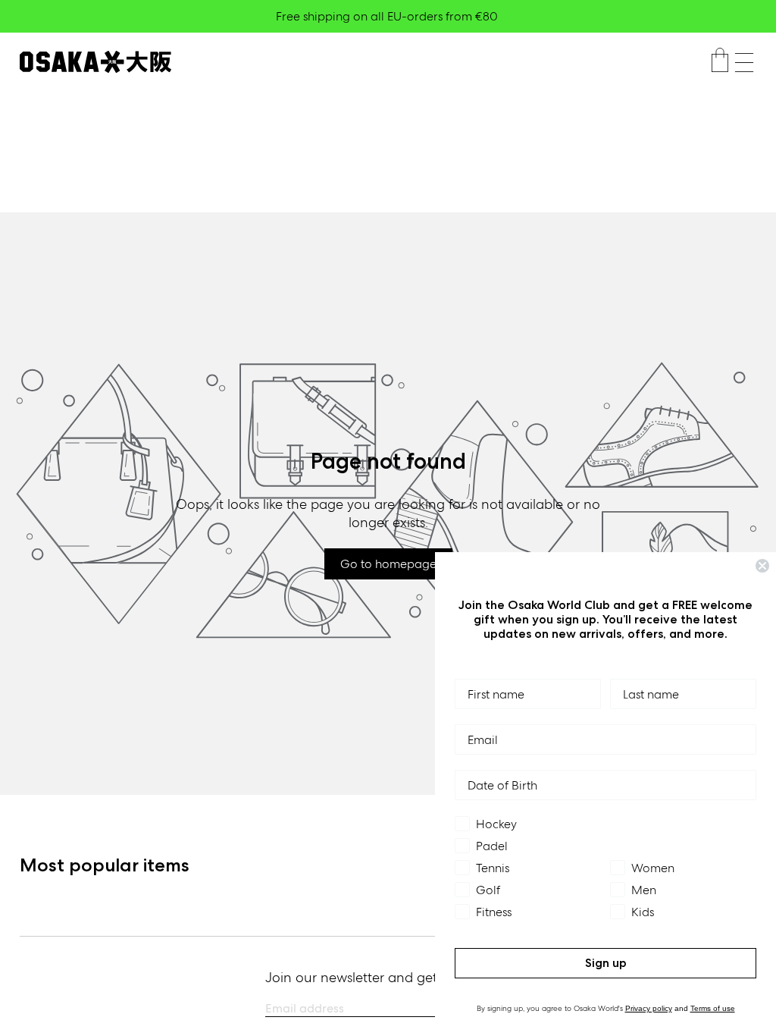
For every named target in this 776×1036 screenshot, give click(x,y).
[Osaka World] (95, 62)
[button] (744, 62)
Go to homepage (388, 564)
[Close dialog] (762, 565)
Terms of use (712, 1008)
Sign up (606, 963)
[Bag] (720, 62)
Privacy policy (648, 1008)
